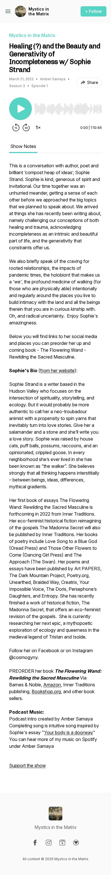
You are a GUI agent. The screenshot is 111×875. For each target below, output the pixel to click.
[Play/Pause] (20, 108)
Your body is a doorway (68, 732)
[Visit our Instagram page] (49, 842)
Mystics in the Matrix (38, 12)
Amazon (52, 684)
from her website (57, 370)
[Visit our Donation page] (76, 842)
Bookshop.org (46, 691)
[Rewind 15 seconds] (16, 127)
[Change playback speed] (38, 127)
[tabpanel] (55, 468)
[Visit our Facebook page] (35, 842)
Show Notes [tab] (23, 146)
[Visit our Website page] (62, 842)
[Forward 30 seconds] (26, 127)
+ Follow (93, 11)
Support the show (27, 765)
